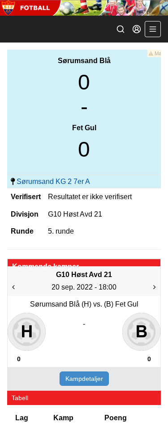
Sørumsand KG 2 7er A (53, 181)
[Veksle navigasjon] (153, 29)
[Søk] (120, 29)
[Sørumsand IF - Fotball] (84, 8)
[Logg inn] (137, 29)
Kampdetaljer (84, 378)
